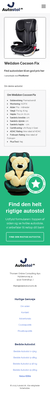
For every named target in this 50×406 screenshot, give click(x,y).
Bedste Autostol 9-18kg (25, 357)
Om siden (25, 306)
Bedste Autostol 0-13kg (25, 351)
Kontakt (25, 312)
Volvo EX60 (25, 376)
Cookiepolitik (25, 325)
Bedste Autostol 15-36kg (25, 370)
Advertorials (25, 318)
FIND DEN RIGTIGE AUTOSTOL (25, 236)
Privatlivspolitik (25, 331)
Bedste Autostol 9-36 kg (25, 364)
